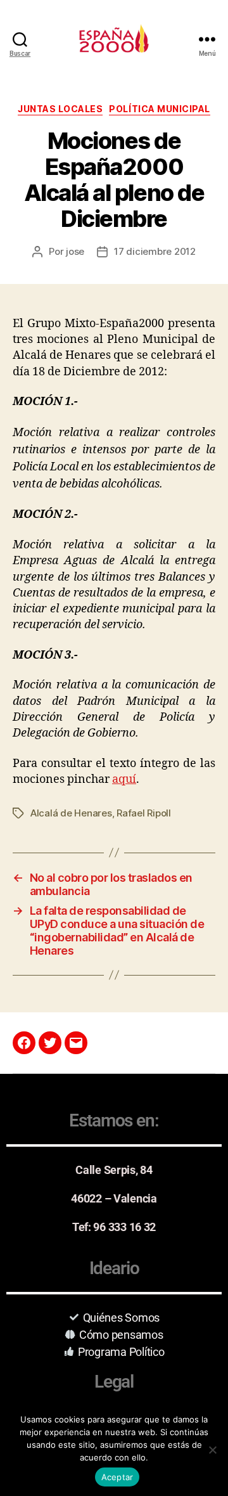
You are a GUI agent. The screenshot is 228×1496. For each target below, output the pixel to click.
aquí (124, 779)
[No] (212, 1449)
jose (75, 251)
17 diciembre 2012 (155, 251)
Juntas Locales (60, 108)
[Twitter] (50, 1042)
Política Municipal (159, 108)
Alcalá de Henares (71, 813)
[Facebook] (24, 1042)
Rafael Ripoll (144, 813)
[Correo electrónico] (76, 1042)
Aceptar (117, 1477)
